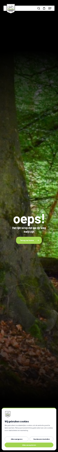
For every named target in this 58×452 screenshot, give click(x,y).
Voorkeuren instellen (41, 439)
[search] (38, 8)
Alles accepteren (29, 445)
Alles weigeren (16, 439)
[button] (49, 8)
